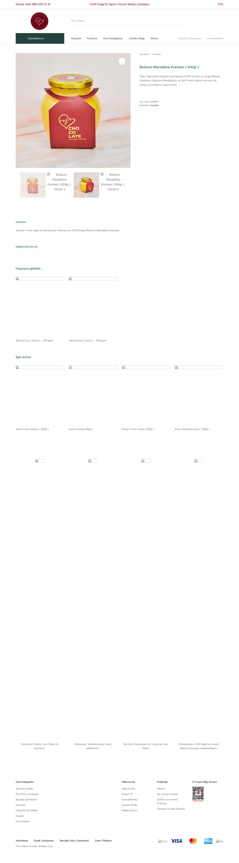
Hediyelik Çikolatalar (27, 810)
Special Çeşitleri (24, 788)
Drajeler (20, 816)
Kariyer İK (127, 794)
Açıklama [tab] (21, 222)
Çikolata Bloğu (129, 805)
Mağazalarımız (130, 810)
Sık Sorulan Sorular (167, 794)
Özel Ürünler (22, 821)
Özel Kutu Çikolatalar (27, 794)
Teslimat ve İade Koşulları (171, 808)
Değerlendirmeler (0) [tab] (26, 246)
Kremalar (157, 54)
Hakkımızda (128, 788)
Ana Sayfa (144, 54)
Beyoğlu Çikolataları (26, 799)
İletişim (161, 788)
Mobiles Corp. (45, 846)
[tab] (73, 229)
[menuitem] (220, 4)
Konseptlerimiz (130, 799)
